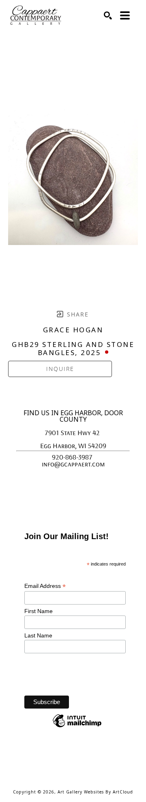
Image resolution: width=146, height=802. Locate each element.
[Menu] (125, 15)
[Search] (108, 15)
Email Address (45, 586)
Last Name (39, 635)
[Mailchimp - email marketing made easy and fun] (77, 727)
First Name (39, 611)
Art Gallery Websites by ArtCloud (95, 792)
